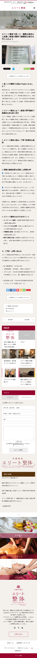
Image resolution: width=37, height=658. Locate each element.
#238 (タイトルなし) (23, 648)
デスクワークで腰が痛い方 (10, 478)
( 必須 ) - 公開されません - (12, 413)
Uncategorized (14, 41)
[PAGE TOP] (18, 514)
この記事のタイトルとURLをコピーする (18, 76)
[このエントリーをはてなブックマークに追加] (13, 69)
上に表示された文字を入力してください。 (18, 443)
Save (29, 290)
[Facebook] (18, 628)
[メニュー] (34, 8)
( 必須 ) (11, 407)
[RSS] (22, 628)
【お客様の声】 (6, 506)
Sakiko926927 (15, 306)
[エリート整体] (18, 595)
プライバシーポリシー (9, 648)
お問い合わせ (18, 634)
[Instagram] (15, 628)
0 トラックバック (26, 397)
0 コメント (10, 397)
